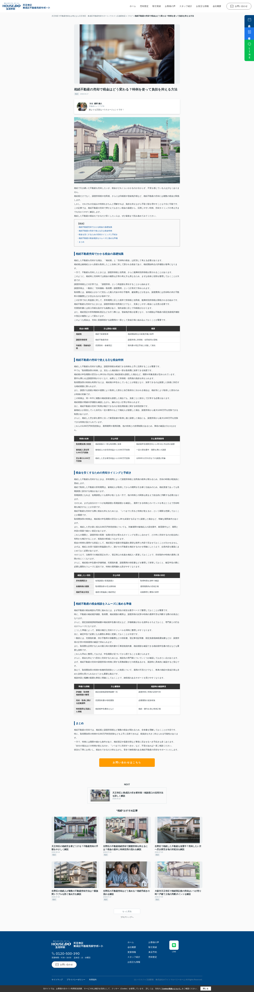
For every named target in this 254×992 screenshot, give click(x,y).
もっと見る (127, 911)
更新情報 (132, 952)
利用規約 (93, 979)
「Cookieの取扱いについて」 (171, 989)
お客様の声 (170, 6)
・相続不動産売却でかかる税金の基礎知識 (94, 227)
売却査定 (144, 6)
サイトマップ (57, 979)
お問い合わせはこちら (127, 762)
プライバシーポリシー (76, 979)
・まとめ (80, 242)
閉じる (205, 988)
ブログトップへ (127, 917)
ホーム (133, 6)
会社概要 (217, 6)
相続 (76, 94)
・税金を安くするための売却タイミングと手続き (97, 234)
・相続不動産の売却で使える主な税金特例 (94, 231)
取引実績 (156, 6)
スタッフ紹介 (185, 6)
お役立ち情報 (202, 6)
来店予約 (152, 952)
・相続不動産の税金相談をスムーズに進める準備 (97, 238)
